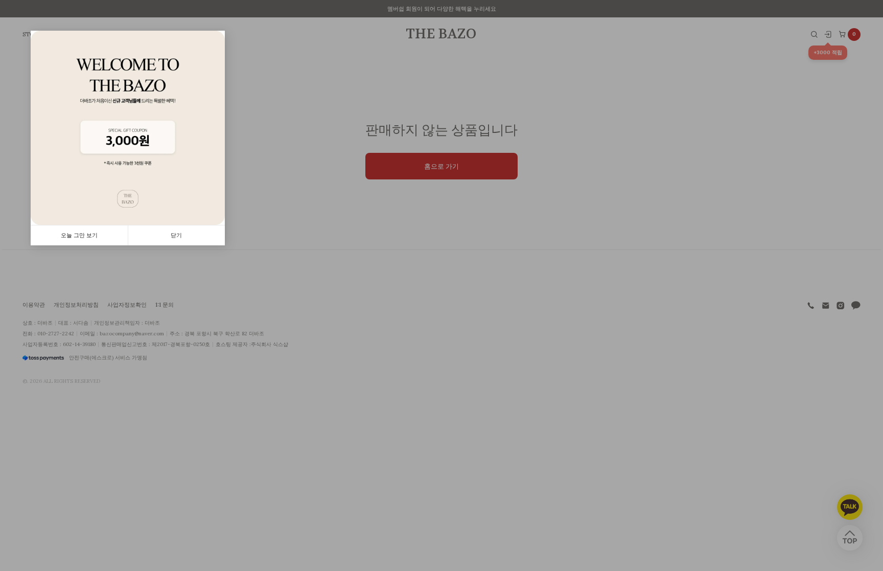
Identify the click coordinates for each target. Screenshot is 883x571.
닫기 (176, 235)
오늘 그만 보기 (79, 235)
